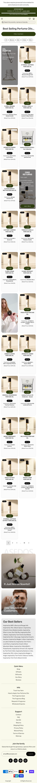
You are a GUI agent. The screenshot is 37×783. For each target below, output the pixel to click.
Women (12, 40)
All (6, 40)
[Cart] (34, 19)
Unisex (24, 40)
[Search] (18, 22)
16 (24, 543)
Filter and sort (18, 34)
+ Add (27, 62)
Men (18, 40)
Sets (30, 40)
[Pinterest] (20, 761)
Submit (30, 754)
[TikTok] (25, 761)
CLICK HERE (26, 11)
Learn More (27, 206)
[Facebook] (11, 761)
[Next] (29, 543)
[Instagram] (16, 761)
